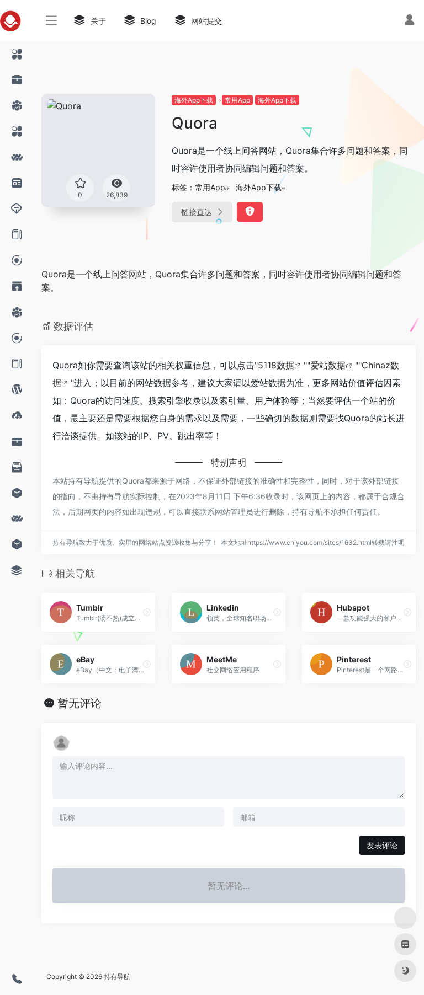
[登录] (409, 21)
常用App (237, 100)
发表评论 (382, 845)
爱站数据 (328, 365)
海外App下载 (193, 100)
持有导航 (117, 976)
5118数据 (276, 365)
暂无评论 (79, 703)
